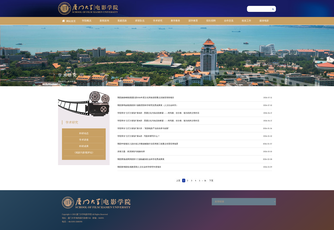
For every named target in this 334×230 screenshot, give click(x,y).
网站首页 (71, 21)
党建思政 (122, 20)
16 (205, 180)
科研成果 (84, 146)
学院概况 (86, 20)
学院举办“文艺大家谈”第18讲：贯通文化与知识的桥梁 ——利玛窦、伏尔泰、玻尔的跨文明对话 (158, 113)
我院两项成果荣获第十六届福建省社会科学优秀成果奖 (140, 159)
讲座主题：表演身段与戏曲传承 (131, 151)
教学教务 (175, 20)
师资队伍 (140, 20)
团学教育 (193, 20)
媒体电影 (264, 20)
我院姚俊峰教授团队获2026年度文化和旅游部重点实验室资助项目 (145, 97)
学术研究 (157, 20)
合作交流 (228, 20)
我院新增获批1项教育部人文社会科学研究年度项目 (139, 167)
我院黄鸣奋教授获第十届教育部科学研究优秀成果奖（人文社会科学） (147, 105)
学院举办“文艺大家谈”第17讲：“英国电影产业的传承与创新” (143, 128)
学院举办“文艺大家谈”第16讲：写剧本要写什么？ (138, 136)
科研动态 (84, 133)
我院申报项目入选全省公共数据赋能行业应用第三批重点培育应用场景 (147, 144)
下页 (211, 180)
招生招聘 (211, 20)
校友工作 (246, 20)
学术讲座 (84, 139)
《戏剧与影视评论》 (83, 152)
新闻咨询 (104, 20)
